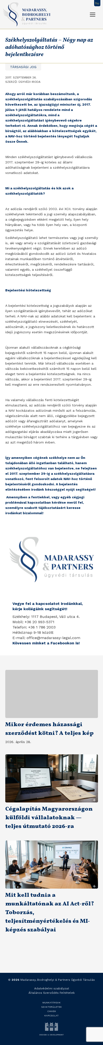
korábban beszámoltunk (54, 94)
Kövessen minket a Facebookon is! (46, 643)
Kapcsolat (51, 1015)
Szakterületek (51, 1007)
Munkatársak (51, 1002)
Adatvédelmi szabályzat (51, 988)
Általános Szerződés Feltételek (52, 992)
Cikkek (51, 1011)
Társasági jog (23, 67)
